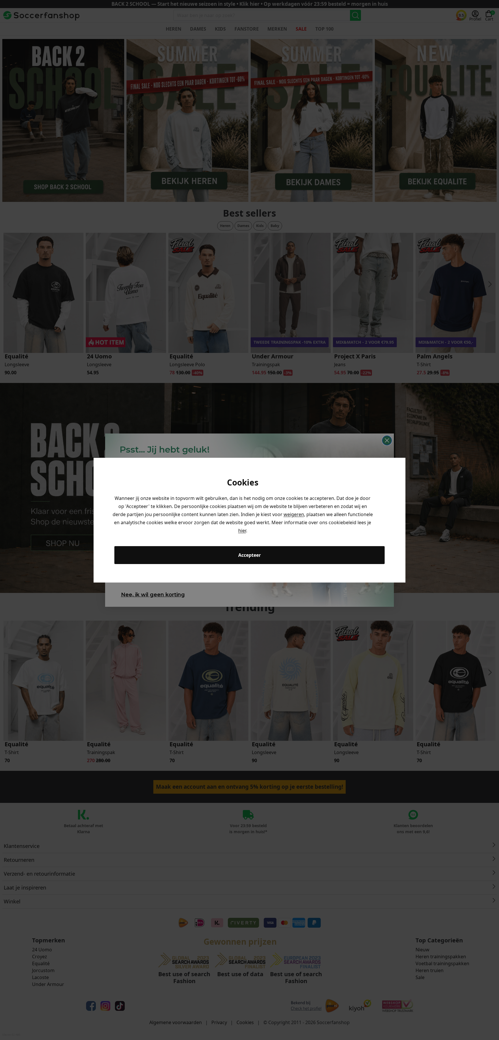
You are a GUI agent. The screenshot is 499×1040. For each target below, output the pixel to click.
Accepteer (249, 555)
